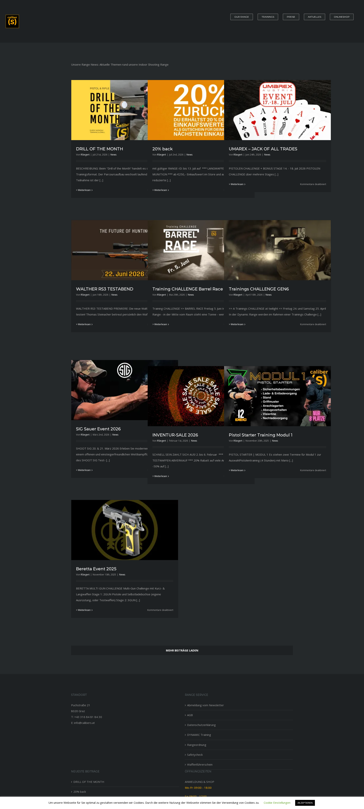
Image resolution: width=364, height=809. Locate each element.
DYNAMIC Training (199, 735)
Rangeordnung (196, 745)
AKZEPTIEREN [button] (305, 802)
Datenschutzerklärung (201, 725)
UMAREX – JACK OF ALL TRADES (263, 148)
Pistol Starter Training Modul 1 (260, 435)
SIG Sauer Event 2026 (98, 429)
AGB (190, 715)
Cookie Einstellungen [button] (277, 802)
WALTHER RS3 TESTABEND (104, 289)
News (113, 154)
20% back (162, 148)
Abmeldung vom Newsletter (205, 705)
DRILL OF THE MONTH (99, 148)
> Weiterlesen (83, 190)
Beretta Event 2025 (96, 568)
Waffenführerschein (200, 764)
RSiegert (85, 154)
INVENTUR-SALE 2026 (175, 435)
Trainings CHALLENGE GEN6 (259, 289)
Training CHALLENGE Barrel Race (187, 289)
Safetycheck (195, 754)
